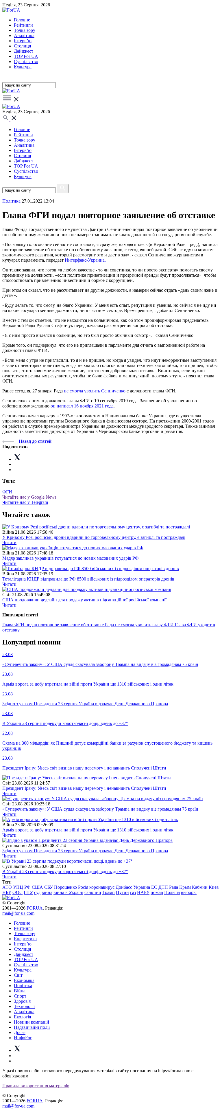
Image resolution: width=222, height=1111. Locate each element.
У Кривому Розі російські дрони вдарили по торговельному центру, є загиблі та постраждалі (93, 537)
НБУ (6, 892)
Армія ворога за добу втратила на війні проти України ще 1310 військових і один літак (87, 829)
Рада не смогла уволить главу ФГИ (140, 624)
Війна (19, 990)
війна (47, 892)
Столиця (22, 45)
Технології (24, 1006)
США (37, 887)
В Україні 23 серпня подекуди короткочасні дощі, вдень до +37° (65, 871)
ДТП (163, 887)
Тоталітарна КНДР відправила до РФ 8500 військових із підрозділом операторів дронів (88, 578)
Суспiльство (26, 61)
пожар (157, 892)
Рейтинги (23, 25)
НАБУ (143, 892)
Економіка (24, 980)
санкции (92, 892)
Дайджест (23, 51)
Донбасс (124, 887)
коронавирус (101, 887)
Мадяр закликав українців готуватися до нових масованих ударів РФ (70, 558)
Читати (9, 542)
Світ (18, 975)
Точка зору (24, 30)
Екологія (22, 1016)
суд (37, 892)
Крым (185, 887)
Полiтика (11, 201)
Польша (172, 892)
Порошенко (65, 887)
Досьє (19, 1032)
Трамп (108, 892)
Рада (173, 887)
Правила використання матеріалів (35, 1085)
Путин (122, 892)
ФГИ (7, 491)
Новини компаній (31, 1022)
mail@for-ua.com (18, 913)
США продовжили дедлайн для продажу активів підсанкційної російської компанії (84, 599)
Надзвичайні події (32, 1027)
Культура (23, 66)
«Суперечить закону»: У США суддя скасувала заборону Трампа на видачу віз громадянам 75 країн (100, 809)
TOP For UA (26, 56)
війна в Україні (68, 892)
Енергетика (25, 938)
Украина (141, 887)
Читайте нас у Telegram (25, 502)
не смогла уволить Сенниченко (94, 390)
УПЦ (18, 887)
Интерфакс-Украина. (85, 260)
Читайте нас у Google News (29, 497)
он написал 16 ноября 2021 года (82, 405)
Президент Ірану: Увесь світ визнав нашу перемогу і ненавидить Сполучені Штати (84, 788)
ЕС (154, 887)
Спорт (20, 996)
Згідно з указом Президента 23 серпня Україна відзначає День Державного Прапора (85, 850)
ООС (17, 892)
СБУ (48, 887)
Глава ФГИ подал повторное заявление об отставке (53, 624)
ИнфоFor (23, 1037)
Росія (83, 887)
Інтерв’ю (23, 40)
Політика (23, 985)
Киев (214, 887)
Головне (22, 19)
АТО (7, 887)
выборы (189, 892)
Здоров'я (22, 1001)
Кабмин (200, 887)
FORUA (35, 908)
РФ (27, 887)
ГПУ (28, 892)
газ (133, 892)
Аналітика (24, 35)
